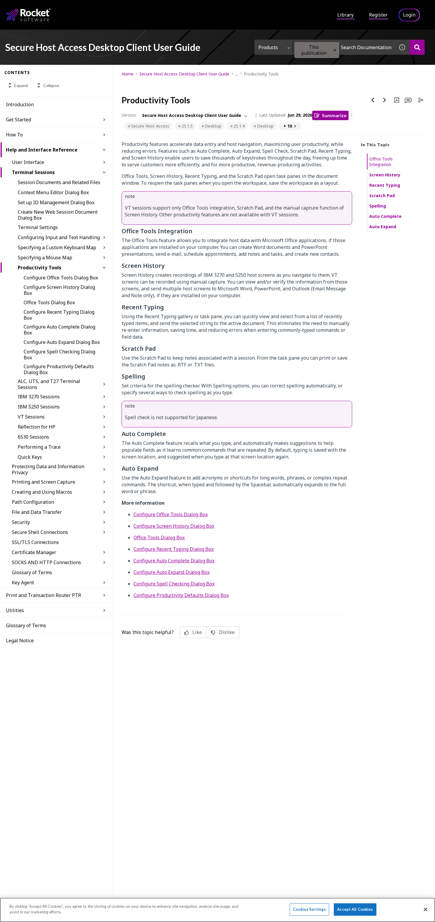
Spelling (377, 206)
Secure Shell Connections (40, 532)
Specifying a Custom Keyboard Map (57, 247)
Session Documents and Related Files (59, 182)
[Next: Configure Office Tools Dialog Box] (385, 100)
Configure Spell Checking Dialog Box (59, 355)
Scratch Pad (382, 195)
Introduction (20, 104)
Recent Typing (384, 185)
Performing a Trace (39, 447)
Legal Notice (20, 640)
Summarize (334, 115)
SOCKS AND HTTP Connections (46, 562)
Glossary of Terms (32, 572)
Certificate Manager (34, 552)
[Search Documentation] (417, 47)
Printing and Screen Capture (43, 482)
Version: (129, 115)
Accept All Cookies (355, 909)
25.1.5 (187, 126)
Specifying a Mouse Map (45, 257)
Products (268, 47)
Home (127, 73)
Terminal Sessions (33, 172)
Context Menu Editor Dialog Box (53, 192)
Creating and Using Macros (42, 492)
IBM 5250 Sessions (39, 406)
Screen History (384, 175)
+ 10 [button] (287, 126)
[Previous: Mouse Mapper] (373, 100)
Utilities (15, 610)
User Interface (28, 162)
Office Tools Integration (381, 161)
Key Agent (23, 582)
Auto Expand (382, 226)
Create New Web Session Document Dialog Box (58, 215)
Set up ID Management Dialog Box (56, 202)
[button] (335, 50)
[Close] (425, 909)
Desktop (213, 126)
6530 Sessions (33, 437)
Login (409, 15)
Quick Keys (30, 457)
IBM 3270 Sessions (39, 396)
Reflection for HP (36, 427)
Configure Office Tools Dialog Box (61, 277)
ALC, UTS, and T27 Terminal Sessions (49, 384)
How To (14, 134)
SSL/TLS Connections (35, 542)
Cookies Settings (309, 909)
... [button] (236, 73)
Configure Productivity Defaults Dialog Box (59, 369)
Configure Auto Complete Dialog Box (59, 330)
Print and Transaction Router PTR (43, 595)
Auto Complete (385, 216)
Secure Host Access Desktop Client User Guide (184, 73)
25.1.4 (239, 126)
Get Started (18, 119)
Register (378, 15)
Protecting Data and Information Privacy (48, 469)
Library (345, 15)
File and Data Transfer (37, 512)
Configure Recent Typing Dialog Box (59, 315)
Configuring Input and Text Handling (59, 237)
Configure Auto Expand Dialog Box (62, 342)
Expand (21, 85)
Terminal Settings (38, 227)
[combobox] (344, 47)
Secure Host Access (150, 126)
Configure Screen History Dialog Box (59, 290)
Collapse (51, 85)
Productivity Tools (39, 267)
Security (21, 522)
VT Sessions (31, 416)
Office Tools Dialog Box (49, 302)
